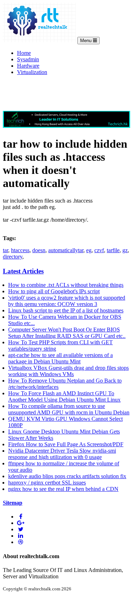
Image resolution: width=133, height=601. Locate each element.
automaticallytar (65, 250)
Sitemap (12, 503)
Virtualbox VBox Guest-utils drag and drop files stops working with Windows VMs (68, 371)
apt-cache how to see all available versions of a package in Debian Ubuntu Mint (60, 358)
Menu (86, 40)
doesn (38, 250)
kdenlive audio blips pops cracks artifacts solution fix (67, 476)
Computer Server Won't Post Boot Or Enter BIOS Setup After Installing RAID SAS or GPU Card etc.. (67, 333)
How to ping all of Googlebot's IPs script (54, 291)
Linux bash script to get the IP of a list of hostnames (65, 310)
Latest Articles (23, 271)
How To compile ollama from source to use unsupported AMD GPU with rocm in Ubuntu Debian (68, 409)
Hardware (28, 66)
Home (24, 53)
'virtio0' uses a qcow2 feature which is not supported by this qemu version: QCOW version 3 (66, 301)
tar (5, 250)
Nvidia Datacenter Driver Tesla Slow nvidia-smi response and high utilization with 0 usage (62, 454)
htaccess (20, 250)
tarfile (113, 250)
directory (12, 257)
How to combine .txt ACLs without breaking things (65, 285)
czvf (99, 250)
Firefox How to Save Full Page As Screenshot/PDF (65, 444)
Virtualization (32, 72)
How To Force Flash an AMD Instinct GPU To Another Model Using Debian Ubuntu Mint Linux (64, 396)
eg (89, 250)
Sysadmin (28, 59)
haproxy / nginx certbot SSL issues (47, 483)
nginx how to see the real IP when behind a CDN (63, 489)
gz (125, 250)
